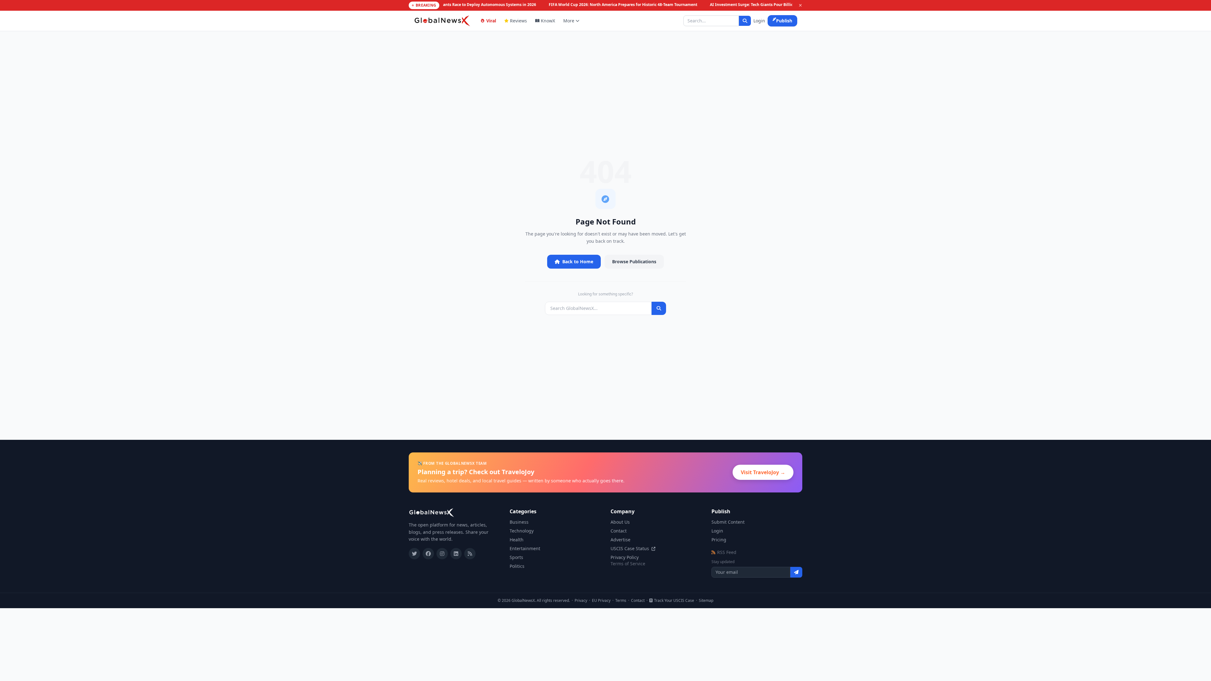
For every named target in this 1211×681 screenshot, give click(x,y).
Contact (619, 531)
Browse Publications (634, 262)
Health (517, 540)
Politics (517, 566)
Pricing (718, 540)
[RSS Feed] (470, 553)
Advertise (620, 540)
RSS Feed (726, 552)
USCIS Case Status (630, 548)
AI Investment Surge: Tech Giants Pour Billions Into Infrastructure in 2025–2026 (780, 4)
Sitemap (706, 600)
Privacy (581, 600)
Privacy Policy (625, 557)
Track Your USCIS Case (674, 600)
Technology (522, 531)
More (568, 21)
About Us (620, 522)
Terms (620, 600)
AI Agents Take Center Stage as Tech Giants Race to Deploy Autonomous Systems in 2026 (449, 4)
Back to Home (577, 262)
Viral (491, 21)
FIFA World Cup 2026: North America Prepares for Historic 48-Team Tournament (619, 4)
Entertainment (525, 548)
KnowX (548, 21)
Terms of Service (628, 564)
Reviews (518, 21)
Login (759, 21)
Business (519, 522)
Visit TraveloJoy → (763, 472)
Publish (784, 21)
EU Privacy (601, 600)
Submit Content (728, 522)
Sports (516, 557)
